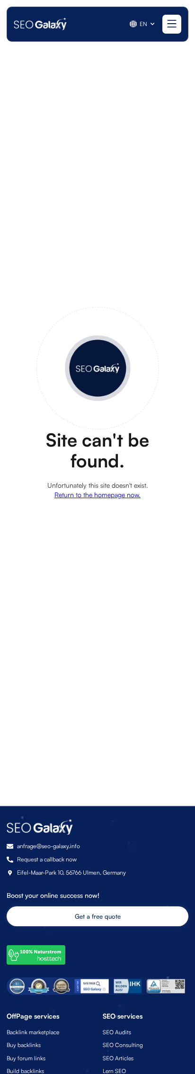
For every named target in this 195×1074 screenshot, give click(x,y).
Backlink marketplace (33, 1032)
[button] (143, 24)
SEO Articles (118, 1058)
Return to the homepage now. (97, 495)
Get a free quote (98, 916)
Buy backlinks (24, 1044)
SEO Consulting (123, 1044)
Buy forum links (26, 1058)
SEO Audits (117, 1032)
